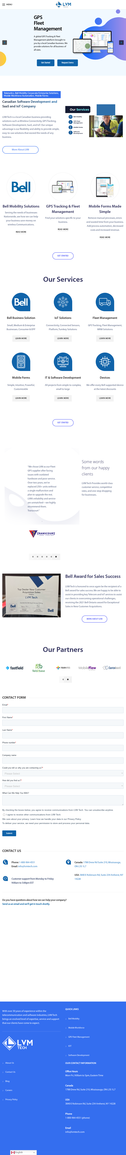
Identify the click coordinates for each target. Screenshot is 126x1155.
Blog (7, 1081)
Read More (21, 232)
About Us (9, 1063)
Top (118, 1147)
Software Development (78, 1055)
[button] (4, 42)
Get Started (63, 256)
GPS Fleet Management (79, 1037)
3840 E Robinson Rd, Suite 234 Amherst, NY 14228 (90, 1104)
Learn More (21, 338)
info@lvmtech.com (27, 866)
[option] (42, 489)
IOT (69, 1046)
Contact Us (10, 1072)
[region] (63, 42)
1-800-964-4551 (27, 862)
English (19, 1152)
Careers (8, 1090)
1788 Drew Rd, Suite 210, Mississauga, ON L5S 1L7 (90, 1089)
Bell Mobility (73, 1019)
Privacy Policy (11, 1099)
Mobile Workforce (76, 1028)
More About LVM (20, 150)
